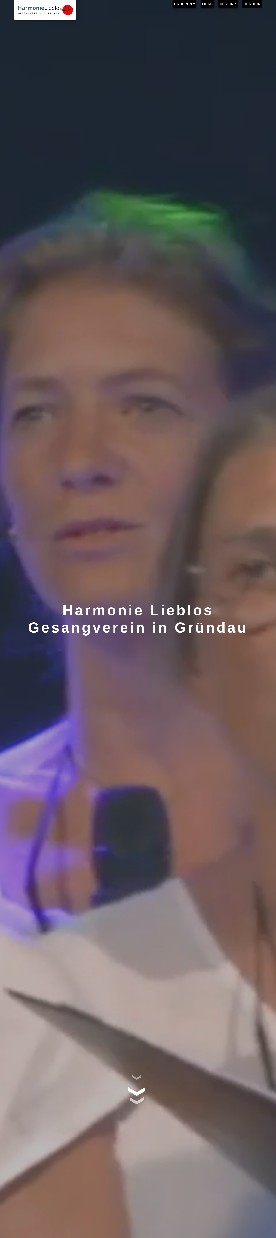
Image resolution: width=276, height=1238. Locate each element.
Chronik (252, 4)
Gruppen (183, 4)
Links (207, 4)
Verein (227, 4)
